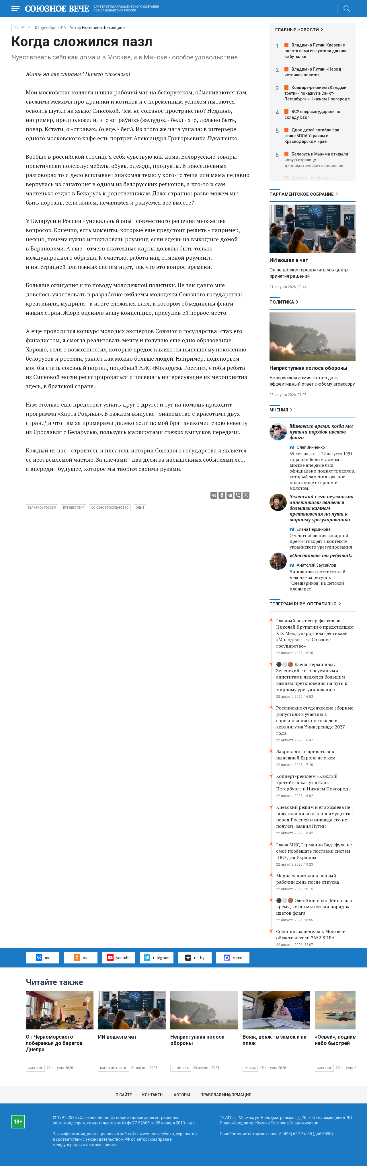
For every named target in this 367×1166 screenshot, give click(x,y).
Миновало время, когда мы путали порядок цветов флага (321, 432)
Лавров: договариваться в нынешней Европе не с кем (305, 754)
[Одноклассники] (221, 495)
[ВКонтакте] (213, 495)
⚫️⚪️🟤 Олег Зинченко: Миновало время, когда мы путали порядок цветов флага (314, 906)
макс (237, 957)
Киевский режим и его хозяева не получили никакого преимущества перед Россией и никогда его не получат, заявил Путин (314, 816)
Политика (282, 302)
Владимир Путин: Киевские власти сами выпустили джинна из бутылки (316, 51)
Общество (21, 27)
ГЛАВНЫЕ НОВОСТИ (297, 29)
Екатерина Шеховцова (103, 27)
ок (85, 957)
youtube (123, 957)
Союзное (35, 1068)
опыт (140, 507)
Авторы (182, 1095)
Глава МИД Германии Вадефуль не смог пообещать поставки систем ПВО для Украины (314, 851)
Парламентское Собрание (302, 194)
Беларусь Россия (42, 507)
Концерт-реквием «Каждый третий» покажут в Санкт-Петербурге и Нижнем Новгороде (317, 93)
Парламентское (113, 1068)
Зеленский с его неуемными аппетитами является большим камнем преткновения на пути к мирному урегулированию (322, 508)
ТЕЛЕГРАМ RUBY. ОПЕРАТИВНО (303, 604)
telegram (161, 957)
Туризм (250, 1068)
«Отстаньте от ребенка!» (321, 555)
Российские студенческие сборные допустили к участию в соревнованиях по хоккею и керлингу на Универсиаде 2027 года (314, 720)
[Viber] (238, 495)
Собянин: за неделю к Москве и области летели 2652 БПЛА (310, 934)
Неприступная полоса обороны (309, 368)
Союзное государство (110, 507)
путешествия (73, 507)
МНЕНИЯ (279, 410)
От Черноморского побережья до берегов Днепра (54, 1043)
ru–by (199, 957)
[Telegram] (230, 495)
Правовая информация (225, 1095)
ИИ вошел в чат (289, 260)
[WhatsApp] (246, 495)
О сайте (124, 1095)
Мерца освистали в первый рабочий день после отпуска (307, 878)
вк (47, 957)
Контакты (152, 1095)
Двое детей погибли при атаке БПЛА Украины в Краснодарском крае (311, 136)
